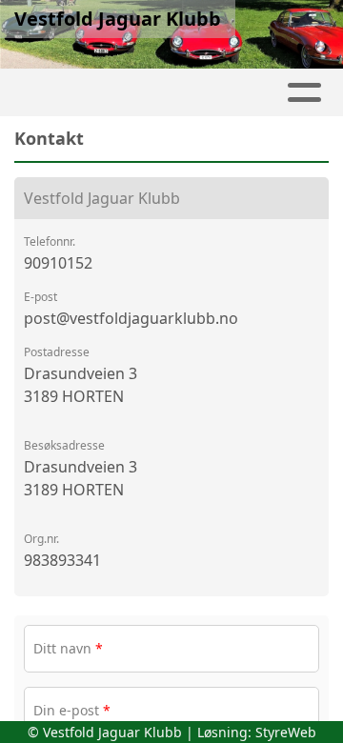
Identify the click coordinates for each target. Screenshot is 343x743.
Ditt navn (68, 648)
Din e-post (72, 710)
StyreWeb (285, 732)
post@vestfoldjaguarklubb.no (131, 318)
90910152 (58, 262)
